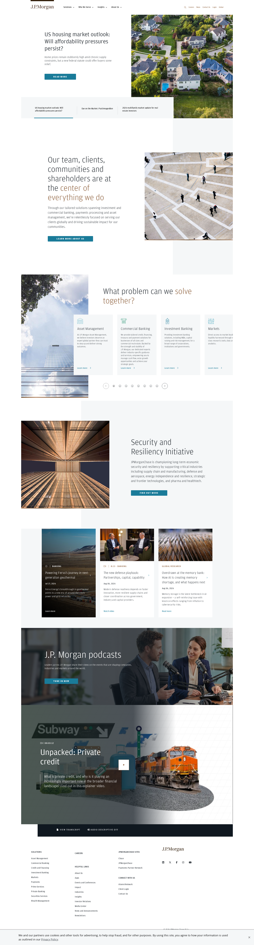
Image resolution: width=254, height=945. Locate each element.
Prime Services (37, 887)
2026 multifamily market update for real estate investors (140, 109)
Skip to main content (12, 3)
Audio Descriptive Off (104, 830)
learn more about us (70, 239)
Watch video (109, 611)
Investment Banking (178, 328)
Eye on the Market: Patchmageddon (97, 108)
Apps (77, 878)
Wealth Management (40, 901)
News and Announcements (86, 911)
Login (215, 7)
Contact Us (206, 7)
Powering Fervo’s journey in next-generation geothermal (67, 575)
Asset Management (90, 328)
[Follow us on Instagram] (183, 862)
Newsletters (80, 915)
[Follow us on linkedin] (163, 862)
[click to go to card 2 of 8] (120, 386)
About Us (115, 7)
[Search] (185, 7)
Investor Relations (83, 901)
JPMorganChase (125, 863)
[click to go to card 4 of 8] (132, 386)
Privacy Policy (49, 939)
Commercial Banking (135, 328)
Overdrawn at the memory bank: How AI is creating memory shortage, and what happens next (183, 577)
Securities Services (39, 896)
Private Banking (38, 891)
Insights (101, 7)
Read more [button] (60, 77)
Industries (79, 892)
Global (221, 7)
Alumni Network (125, 884)
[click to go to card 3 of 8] (126, 386)
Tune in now (61, 681)
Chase (121, 858)
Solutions (67, 7)
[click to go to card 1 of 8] (114, 386)
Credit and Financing (40, 868)
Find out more (149, 493)
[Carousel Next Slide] (165, 386)
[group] (135, 386)
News (198, 7)
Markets (213, 328)
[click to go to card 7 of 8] (151, 386)
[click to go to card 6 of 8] (144, 386)
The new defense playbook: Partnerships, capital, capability (124, 575)
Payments (35, 882)
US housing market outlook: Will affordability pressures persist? (49, 109)
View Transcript (70, 830)
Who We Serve (84, 7)
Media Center (80, 906)
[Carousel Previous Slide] (106, 386)
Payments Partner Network (130, 868)
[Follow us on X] (170, 862)
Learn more (82, 368)
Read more (167, 611)
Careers (191, 7)
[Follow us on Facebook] (176, 862)
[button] (249, 937)
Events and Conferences (85, 882)
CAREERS (79, 853)
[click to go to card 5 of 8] (138, 386)
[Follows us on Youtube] (190, 862)
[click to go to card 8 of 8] (157, 386)
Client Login (123, 889)
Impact (78, 887)
